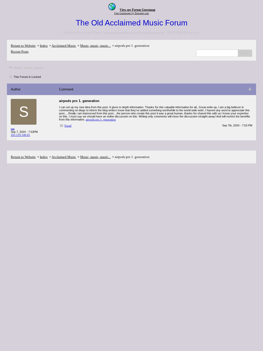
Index (44, 46)
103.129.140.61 (20, 134)
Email (67, 125)
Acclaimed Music (64, 46)
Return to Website (23, 46)
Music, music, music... (95, 46)
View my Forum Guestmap (137, 10)
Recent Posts (20, 51)
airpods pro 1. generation (101, 119)
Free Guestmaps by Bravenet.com (131, 13)
